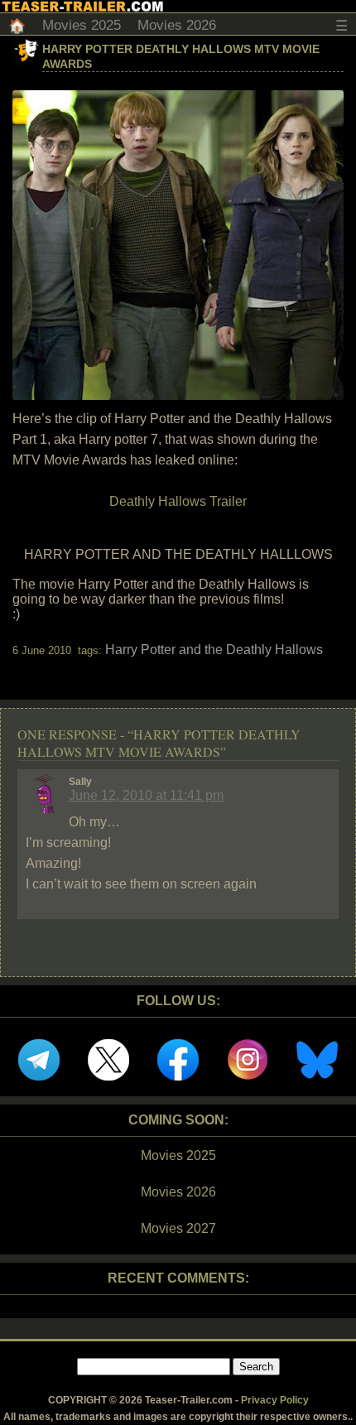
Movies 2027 (178, 1228)
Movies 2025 (81, 25)
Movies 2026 (176, 25)
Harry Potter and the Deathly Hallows (214, 650)
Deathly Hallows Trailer (178, 501)
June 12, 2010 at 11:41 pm (146, 795)
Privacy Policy (275, 1400)
